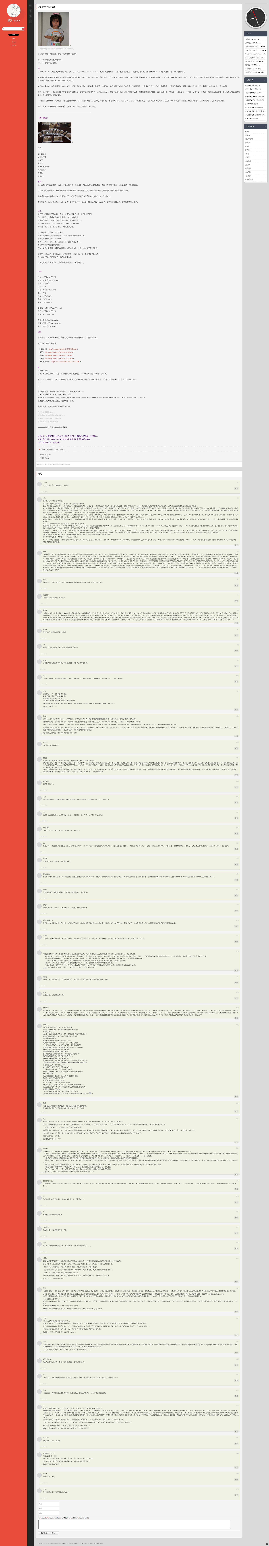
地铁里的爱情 (249, 61)
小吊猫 (45, 482)
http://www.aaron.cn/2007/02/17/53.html (58, 355)
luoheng (247, 85)
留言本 (247, 39)
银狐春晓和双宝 (48, 1181)
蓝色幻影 (248, 168)
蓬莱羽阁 (248, 172)
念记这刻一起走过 (251, 50)
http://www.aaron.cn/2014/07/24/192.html (66, 362)
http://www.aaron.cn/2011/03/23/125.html (62, 349)
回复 (236, 488)
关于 (257, 85)
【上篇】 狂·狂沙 (44, 455)
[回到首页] (13, 17)
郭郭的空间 (249, 179)
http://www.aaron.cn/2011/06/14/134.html (59, 352)
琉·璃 (247, 154)
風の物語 (248, 43)
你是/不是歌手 (250, 72)
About (13, 38)
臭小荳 (247, 165)
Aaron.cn (65, 1543)
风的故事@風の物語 (46, 7)
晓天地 (247, 150)
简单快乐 (248, 161)
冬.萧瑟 (247, 111)
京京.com (248, 135)
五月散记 (248, 68)
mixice (247, 132)
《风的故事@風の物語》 (53, 449)
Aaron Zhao (79, 1543)
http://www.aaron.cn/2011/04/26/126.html (59, 358)
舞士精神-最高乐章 (262, 111)
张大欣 (247, 146)
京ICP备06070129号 (96, 1543)
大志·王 (247, 143)
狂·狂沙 (247, 65)
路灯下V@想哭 (250, 57)
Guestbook (13, 45)
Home (13, 34)
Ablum (13, 42)
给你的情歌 (49, 464)
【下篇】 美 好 (43, 458)
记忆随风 (248, 176)
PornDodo (248, 107)
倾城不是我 (249, 139)
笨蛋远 (247, 157)
